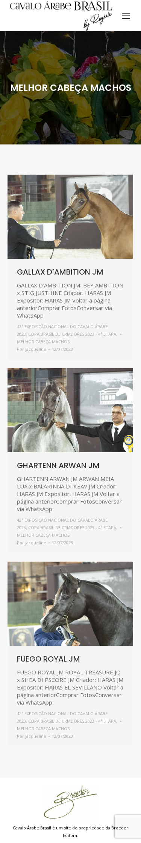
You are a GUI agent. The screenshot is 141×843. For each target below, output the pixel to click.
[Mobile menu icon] (125, 15)
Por (31, 349)
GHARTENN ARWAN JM (58, 465)
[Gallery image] (70, 217)
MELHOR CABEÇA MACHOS (43, 341)
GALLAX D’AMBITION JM (60, 272)
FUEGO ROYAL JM (48, 659)
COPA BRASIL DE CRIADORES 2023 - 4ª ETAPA (72, 334)
